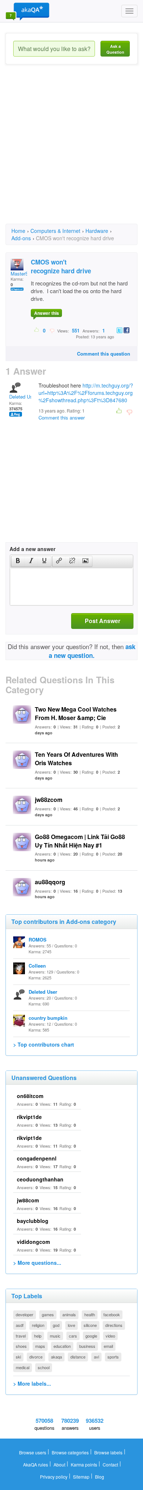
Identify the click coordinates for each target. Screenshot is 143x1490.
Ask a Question (115, 49)
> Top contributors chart (43, 1044)
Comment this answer (61, 417)
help (37, 1336)
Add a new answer (32, 549)
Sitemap (81, 1476)
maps (40, 1346)
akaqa (56, 1357)
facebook (111, 1314)
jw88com (28, 1200)
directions (113, 1325)
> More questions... (37, 1262)
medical (22, 1367)
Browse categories (70, 1452)
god (56, 1325)
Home (18, 230)
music (55, 1336)
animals (69, 1314)
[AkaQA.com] (27, 11)
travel (21, 1336)
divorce (36, 1357)
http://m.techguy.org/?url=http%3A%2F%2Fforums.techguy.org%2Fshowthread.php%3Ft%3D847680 (85, 393)
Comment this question (103, 353)
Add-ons (21, 238)
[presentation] (18, 561)
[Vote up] (37, 330)
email (108, 1346)
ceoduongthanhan (40, 1179)
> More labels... (32, 1383)
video (110, 1336)
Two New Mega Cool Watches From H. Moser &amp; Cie (76, 713)
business (87, 1346)
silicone (90, 1325)
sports (113, 1357)
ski (18, 1357)
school (44, 1367)
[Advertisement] (71, 150)
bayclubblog (32, 1220)
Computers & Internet (55, 230)
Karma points (84, 1464)
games (48, 1314)
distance (77, 1357)
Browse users (32, 1452)
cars (73, 1336)
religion (38, 1325)
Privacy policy (53, 1476)
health (89, 1314)
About (59, 1464)
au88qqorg (50, 882)
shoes (21, 1346)
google (91, 1336)
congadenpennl (36, 1158)
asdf (19, 1325)
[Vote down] (52, 330)
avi (96, 1357)
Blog (99, 1476)
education (62, 1346)
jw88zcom (48, 799)
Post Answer (102, 620)
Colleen (37, 965)
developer (24, 1314)
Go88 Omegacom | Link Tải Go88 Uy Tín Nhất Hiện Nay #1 (80, 840)
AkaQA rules (35, 1464)
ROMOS (38, 939)
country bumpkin (48, 1017)
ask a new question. (92, 651)
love (71, 1325)
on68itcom (30, 1095)
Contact (110, 1464)
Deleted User (23, 396)
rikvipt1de (29, 1116)
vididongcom (33, 1241)
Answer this (46, 313)
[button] (18, 561)
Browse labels (108, 1452)
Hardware (96, 230)
